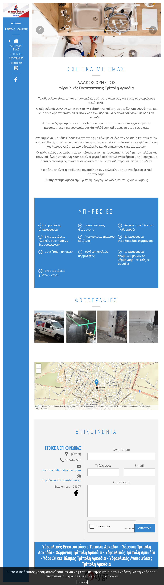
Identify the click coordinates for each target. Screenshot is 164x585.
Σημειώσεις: (121, 482)
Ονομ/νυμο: (121, 450)
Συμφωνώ (82, 582)
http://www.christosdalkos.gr (61, 480)
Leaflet (38, 406)
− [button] (39, 371)
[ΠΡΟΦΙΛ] (16, 40)
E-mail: (139, 465)
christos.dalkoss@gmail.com (61, 470)
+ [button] (39, 366)
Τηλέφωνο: (103, 465)
